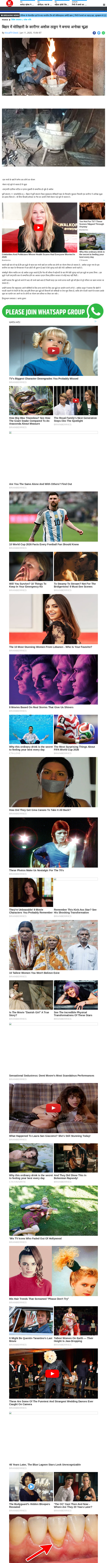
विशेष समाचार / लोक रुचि (21, 19)
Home (5, 19)
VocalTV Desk (11, 32)
